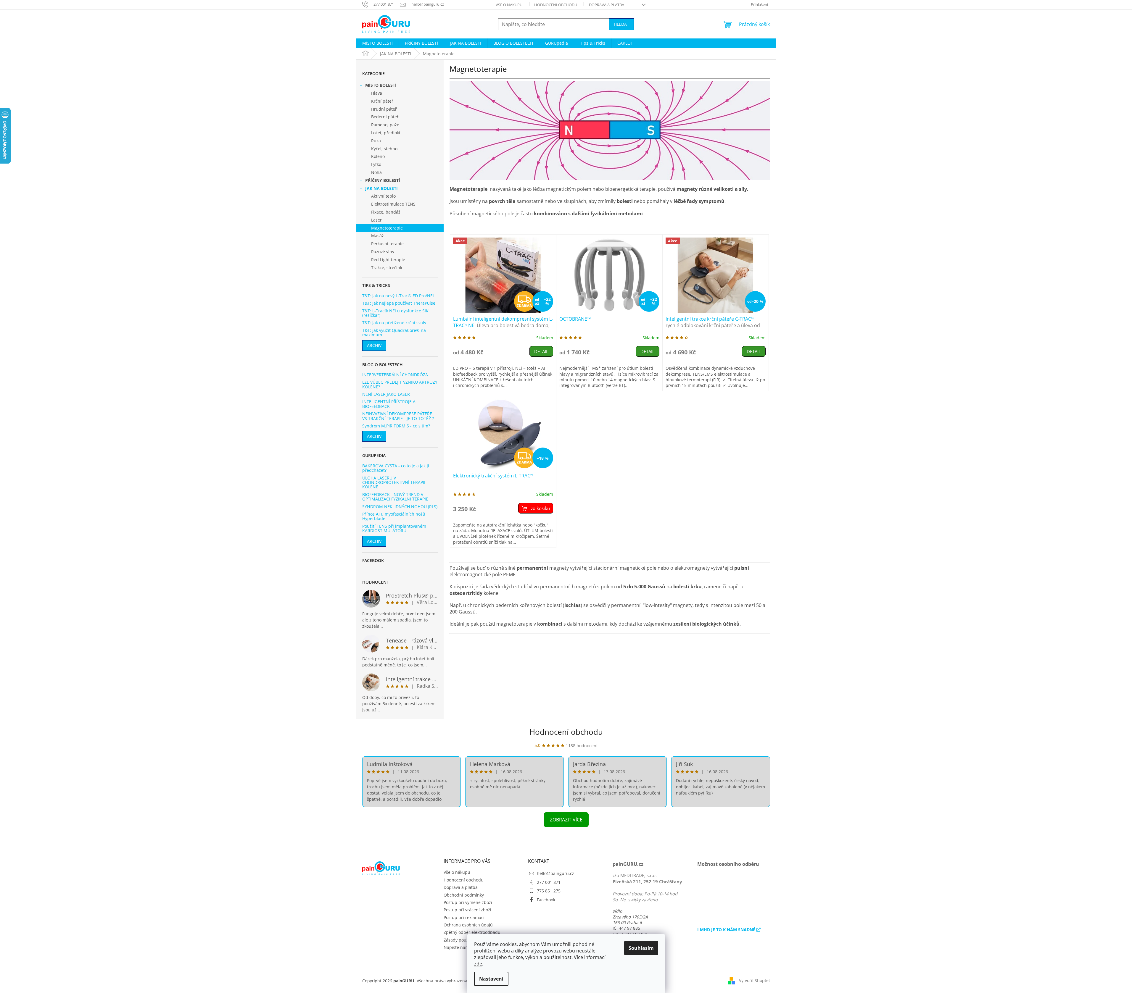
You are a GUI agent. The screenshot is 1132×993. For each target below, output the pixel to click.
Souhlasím (641, 948)
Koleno (378, 156)
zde (478, 963)
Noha (376, 172)
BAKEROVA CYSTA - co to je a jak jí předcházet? (395, 468)
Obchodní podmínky (464, 895)
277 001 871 (549, 882)
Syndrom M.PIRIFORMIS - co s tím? (396, 426)
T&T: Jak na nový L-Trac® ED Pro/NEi (398, 295)
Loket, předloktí (386, 132)
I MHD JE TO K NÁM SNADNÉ (726, 929)
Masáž (377, 235)
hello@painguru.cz (555, 873)
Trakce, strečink (386, 267)
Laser (376, 220)
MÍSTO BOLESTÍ (381, 85)
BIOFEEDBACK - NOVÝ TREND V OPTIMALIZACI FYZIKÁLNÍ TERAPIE (395, 496)
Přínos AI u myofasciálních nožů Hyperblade (393, 516)
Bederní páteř (385, 117)
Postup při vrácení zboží (467, 910)
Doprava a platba (606, 4)
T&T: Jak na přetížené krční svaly (394, 322)
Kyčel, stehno (384, 148)
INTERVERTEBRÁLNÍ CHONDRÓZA (395, 374)
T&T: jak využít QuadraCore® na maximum (394, 332)
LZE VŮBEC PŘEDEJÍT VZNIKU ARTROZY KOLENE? (399, 384)
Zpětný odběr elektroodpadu (472, 932)
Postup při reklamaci (464, 917)
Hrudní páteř (384, 109)
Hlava (376, 93)
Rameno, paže (385, 124)
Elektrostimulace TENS (393, 204)
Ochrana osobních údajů (468, 925)
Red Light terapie (388, 259)
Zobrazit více (566, 819)
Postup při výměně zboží (468, 902)
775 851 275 (549, 891)
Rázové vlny (382, 251)
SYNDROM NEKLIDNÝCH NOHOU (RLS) (399, 506)
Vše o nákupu (509, 4)
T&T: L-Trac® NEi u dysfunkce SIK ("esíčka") (395, 313)
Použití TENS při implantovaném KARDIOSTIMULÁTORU (394, 528)
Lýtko (376, 164)
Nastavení (491, 979)
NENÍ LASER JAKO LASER (386, 394)
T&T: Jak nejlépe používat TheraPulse (398, 303)
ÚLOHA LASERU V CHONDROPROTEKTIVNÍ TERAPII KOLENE (393, 482)
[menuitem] (377, 43)
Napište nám (456, 947)
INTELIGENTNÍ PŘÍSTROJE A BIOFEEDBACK (389, 403)
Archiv (374, 345)
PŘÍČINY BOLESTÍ (382, 180)
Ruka (376, 140)
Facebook (546, 899)
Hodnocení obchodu (555, 4)
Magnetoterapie (387, 228)
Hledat (621, 24)
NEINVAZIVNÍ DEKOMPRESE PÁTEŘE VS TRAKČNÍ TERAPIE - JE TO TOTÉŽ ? (398, 416)
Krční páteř (382, 101)
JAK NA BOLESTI (381, 188)
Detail (541, 351)
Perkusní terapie (387, 243)
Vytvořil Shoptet (754, 980)
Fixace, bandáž (385, 212)
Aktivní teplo (383, 196)
